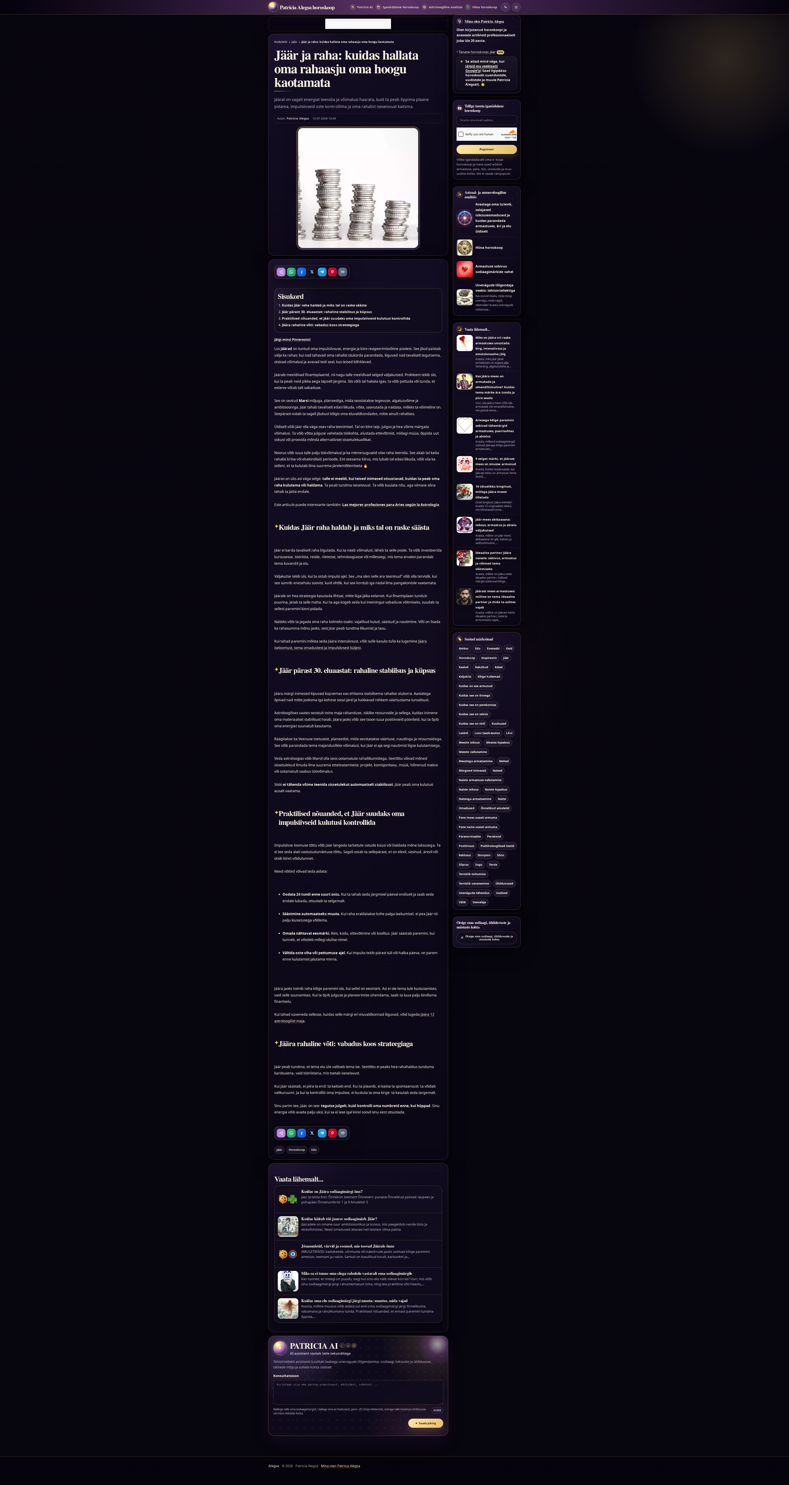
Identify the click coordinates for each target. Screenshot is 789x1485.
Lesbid (463, 733)
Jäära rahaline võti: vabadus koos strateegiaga (320, 325)
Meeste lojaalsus (498, 742)
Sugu (478, 864)
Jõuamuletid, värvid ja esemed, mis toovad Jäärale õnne (347, 1246)
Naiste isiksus (469, 789)
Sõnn (500, 855)
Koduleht (281, 42)
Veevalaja (479, 902)
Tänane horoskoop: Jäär (477, 52)
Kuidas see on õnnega (474, 695)
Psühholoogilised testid (497, 846)
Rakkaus (465, 855)
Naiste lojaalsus (496, 789)
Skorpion (484, 855)
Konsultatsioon (286, 1376)
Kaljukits (465, 676)
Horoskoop (297, 1150)
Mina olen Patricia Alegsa (484, 21)
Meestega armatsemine (476, 761)
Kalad (499, 667)
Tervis (493, 864)
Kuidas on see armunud (476, 686)
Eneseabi (493, 648)
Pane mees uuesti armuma (478, 817)
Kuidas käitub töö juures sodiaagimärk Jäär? (339, 1219)
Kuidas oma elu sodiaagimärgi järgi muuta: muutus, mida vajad (354, 1301)
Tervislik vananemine (474, 883)
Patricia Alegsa (298, 118)
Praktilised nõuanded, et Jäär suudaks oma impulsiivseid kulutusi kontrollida (346, 318)
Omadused (466, 808)
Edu (314, 1150)
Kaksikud (481, 667)
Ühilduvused (504, 883)
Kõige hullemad (489, 676)
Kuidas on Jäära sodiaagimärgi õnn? (331, 1191)
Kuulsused (499, 723)
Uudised (502, 893)
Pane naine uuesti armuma (478, 827)
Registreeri (487, 149)
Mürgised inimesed (472, 770)
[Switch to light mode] (505, 7)
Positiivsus (466, 846)
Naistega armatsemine (475, 799)
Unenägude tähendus (474, 893)
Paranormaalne (470, 836)
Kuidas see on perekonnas (477, 705)
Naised (497, 770)
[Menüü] (516, 7)
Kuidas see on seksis (473, 714)
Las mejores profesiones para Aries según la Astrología (390, 504)
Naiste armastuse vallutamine (480, 780)
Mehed (504, 761)
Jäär (294, 42)
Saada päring (425, 1423)
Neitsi (502, 799)
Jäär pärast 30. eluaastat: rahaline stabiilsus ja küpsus (327, 312)
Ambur (463, 648)
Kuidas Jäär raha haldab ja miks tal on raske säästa (324, 305)
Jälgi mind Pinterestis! (292, 339)
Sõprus (464, 864)
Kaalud (463, 667)
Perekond (494, 836)
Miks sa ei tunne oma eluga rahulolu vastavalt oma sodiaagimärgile (356, 1273)
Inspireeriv (489, 658)
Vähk (462, 902)
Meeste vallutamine (473, 752)
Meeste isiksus (469, 742)
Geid (509, 648)
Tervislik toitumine (472, 874)
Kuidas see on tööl (472, 723)
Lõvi (509, 733)
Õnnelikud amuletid (495, 808)
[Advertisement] (358, 24)
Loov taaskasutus (487, 733)
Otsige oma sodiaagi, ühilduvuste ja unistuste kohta (486, 938)
